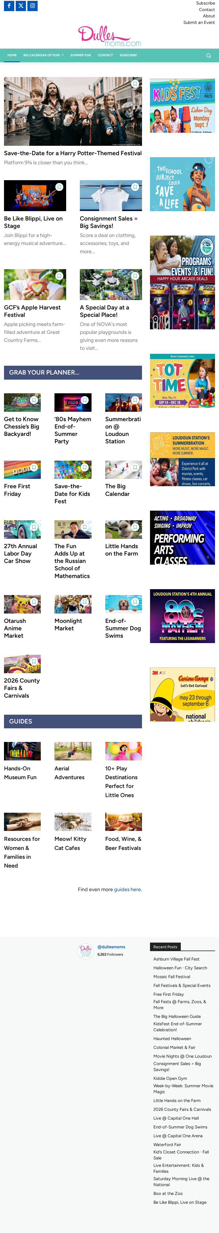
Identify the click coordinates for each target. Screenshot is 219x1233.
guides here (127, 889)
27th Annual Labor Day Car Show (20, 553)
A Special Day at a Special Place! (104, 311)
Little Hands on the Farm (121, 549)
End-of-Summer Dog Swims (123, 628)
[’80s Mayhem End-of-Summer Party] (72, 402)
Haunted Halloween (172, 1038)
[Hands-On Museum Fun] (22, 751)
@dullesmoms (111, 946)
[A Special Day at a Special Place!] (111, 284)
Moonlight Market (68, 624)
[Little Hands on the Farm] (123, 529)
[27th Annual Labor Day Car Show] (22, 529)
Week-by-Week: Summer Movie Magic (183, 1088)
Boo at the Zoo (168, 1193)
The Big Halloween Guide (177, 1016)
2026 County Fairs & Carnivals (22, 688)
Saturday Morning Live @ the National (181, 1181)
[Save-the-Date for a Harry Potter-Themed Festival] (73, 111)
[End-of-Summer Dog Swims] (123, 604)
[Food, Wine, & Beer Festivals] (123, 822)
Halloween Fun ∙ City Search (180, 967)
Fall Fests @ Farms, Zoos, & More (179, 1004)
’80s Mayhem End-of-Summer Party (72, 430)
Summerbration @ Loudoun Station (123, 430)
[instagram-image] (87, 974)
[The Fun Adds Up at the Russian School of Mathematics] (72, 529)
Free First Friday (168, 994)
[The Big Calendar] (123, 470)
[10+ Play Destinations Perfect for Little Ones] (123, 751)
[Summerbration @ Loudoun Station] (123, 402)
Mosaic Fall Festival (171, 976)
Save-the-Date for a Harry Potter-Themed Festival (73, 153)
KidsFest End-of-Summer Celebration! (177, 1026)
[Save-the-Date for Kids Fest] (72, 470)
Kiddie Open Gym (170, 1078)
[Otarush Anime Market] (22, 604)
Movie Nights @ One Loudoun (182, 1056)
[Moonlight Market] (72, 604)
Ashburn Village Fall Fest (176, 959)
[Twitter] (21, 6)
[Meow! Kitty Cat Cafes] (72, 822)
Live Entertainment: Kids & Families (178, 1168)
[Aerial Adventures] (72, 751)
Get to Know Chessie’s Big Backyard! (21, 426)
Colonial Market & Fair (174, 1047)
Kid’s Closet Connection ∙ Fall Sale (181, 1155)
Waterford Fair (167, 1144)
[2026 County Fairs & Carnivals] (22, 664)
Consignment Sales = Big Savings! (109, 222)
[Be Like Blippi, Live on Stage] (35, 195)
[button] (208, 55)
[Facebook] (9, 6)
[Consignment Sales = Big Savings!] (111, 195)
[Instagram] (32, 6)
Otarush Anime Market (15, 628)
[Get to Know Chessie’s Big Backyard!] (22, 402)
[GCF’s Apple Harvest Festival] (35, 284)
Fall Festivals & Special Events (181, 985)
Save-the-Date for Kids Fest (72, 494)
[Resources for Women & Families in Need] (22, 822)
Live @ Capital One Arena (178, 1135)
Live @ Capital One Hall (176, 1118)
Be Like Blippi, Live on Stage (179, 1202)
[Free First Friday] (22, 470)
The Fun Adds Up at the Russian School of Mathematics (72, 560)
